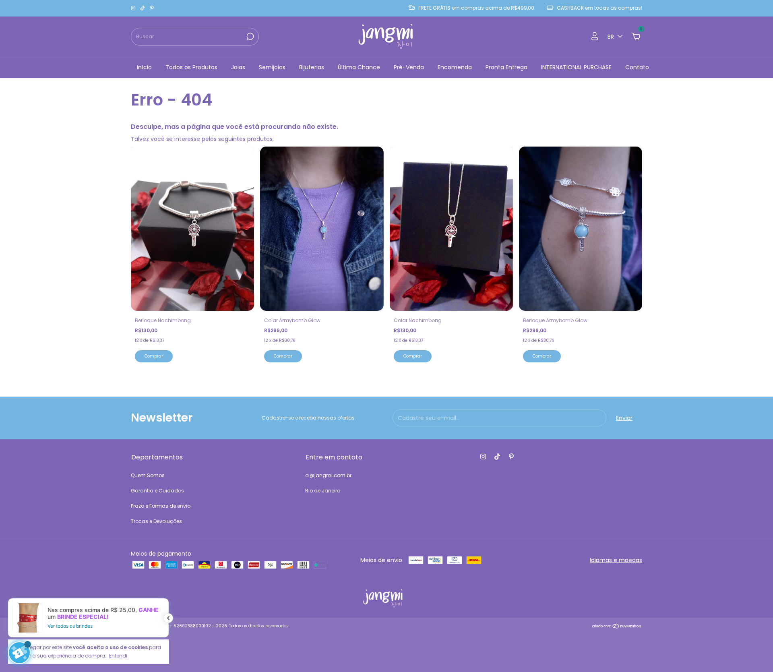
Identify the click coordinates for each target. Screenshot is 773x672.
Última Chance (359, 67)
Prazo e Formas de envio (160, 505)
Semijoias (272, 67)
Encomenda (455, 67)
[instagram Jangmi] (134, 8)
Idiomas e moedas (616, 560)
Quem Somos (148, 475)
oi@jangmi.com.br (328, 475)
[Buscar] (249, 37)
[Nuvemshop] (617, 627)
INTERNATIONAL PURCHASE (576, 67)
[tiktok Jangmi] (143, 8)
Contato (637, 67)
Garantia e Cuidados (157, 490)
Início (144, 67)
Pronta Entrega (506, 67)
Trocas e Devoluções (156, 521)
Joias (238, 67)
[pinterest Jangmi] (151, 8)
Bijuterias (311, 67)
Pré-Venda (409, 67)
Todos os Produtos (191, 67)
